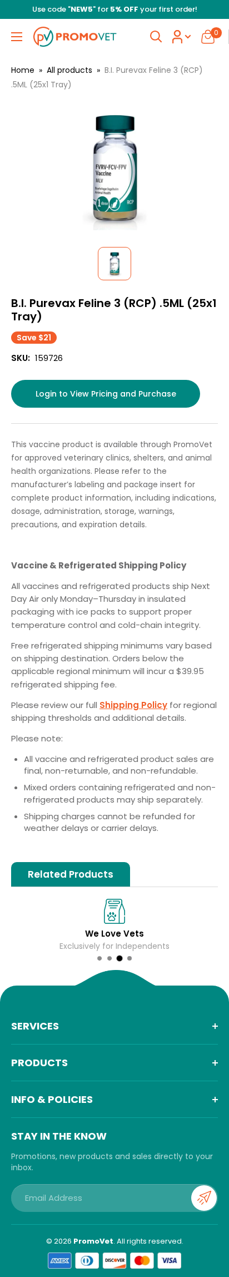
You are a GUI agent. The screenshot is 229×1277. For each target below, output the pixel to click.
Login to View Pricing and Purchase (106, 393)
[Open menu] (16, 36)
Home (22, 70)
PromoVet (93, 1241)
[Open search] (156, 37)
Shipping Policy (133, 705)
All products (69, 70)
